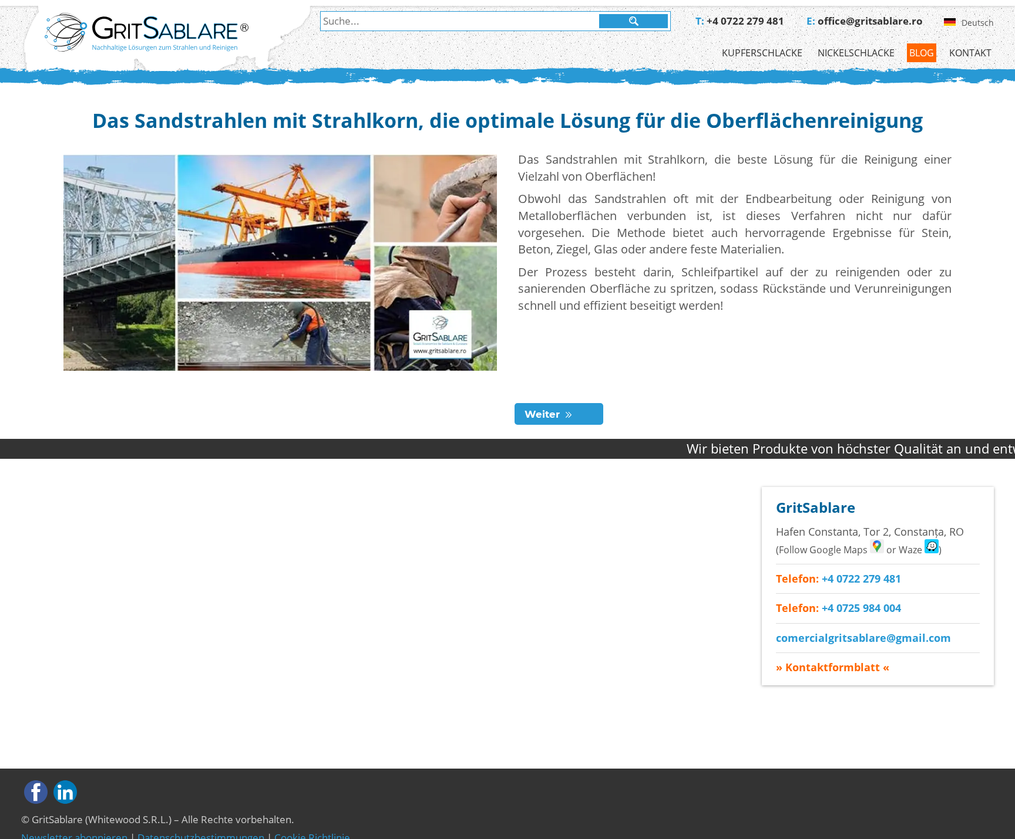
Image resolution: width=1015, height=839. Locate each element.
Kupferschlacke (762, 52)
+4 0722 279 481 (745, 21)
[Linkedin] (65, 792)
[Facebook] (36, 792)
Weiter (542, 414)
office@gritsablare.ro (870, 21)
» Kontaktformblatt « (832, 667)
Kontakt (970, 52)
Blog (921, 52)
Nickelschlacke (856, 52)
